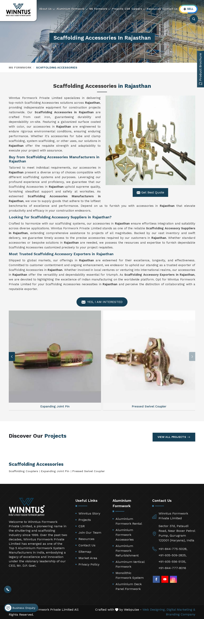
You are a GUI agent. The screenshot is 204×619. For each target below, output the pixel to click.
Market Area (87, 558)
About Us (45, 8)
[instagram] (173, 579)
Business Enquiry (23, 607)
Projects (117, 8)
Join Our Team (89, 532)
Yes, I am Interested (104, 302)
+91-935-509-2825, (172, 555)
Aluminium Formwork (70, 8)
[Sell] (188, 9)
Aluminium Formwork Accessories (125, 534)
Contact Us (170, 8)
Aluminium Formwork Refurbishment (127, 550)
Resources (154, 8)
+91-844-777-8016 (172, 568)
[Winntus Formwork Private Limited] (18, 10)
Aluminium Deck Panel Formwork (129, 586)
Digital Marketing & (181, 609)
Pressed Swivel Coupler (88, 471)
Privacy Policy (88, 564)
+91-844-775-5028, (173, 549)
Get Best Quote (152, 192)
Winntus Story (89, 513)
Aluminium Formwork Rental (129, 521)
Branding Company (180, 614)
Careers (137, 8)
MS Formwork (98, 8)
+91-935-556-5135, (172, 561)
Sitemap (84, 552)
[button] (12, 356)
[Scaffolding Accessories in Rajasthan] (150, 140)
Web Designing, (154, 609)
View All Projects (172, 436)
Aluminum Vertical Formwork (130, 564)
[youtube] (164, 579)
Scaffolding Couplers (23, 471)
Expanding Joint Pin (55, 471)
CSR (127, 8)
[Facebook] (156, 579)
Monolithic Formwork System (130, 575)
